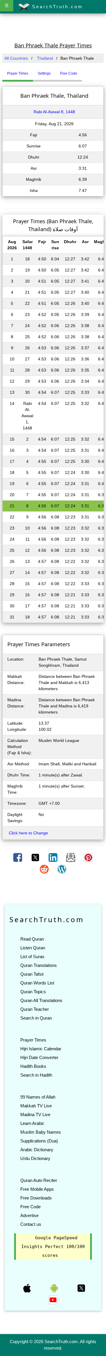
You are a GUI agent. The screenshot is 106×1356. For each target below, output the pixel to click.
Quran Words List (37, 982)
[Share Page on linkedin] (54, 857)
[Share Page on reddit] (45, 869)
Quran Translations (38, 965)
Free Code (30, 1206)
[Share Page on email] (71, 857)
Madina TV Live (35, 1114)
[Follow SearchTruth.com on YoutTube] (53, 1299)
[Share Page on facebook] (18, 857)
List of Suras (32, 956)
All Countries (16, 58)
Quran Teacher (34, 1009)
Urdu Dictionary (35, 1158)
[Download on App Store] (28, 1287)
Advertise (29, 1215)
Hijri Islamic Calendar (40, 1048)
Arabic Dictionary (36, 1149)
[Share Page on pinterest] (88, 857)
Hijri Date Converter (39, 1057)
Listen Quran (32, 947)
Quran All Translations (41, 1000)
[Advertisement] (53, 27)
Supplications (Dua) (39, 1140)
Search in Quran (36, 1017)
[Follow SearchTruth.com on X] (81, 1287)
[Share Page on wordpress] (61, 869)
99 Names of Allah (37, 1096)
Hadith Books (33, 1066)
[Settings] (86, 71)
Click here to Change (28, 833)
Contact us (30, 1224)
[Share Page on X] (36, 857)
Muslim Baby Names (40, 1132)
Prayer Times (33, 1039)
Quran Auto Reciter (38, 1180)
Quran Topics (33, 991)
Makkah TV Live (36, 1105)
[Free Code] (89, 71)
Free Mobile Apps (37, 1189)
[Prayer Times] (83, 71)
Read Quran (32, 938)
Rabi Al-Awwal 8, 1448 (54, 111)
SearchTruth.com (56, 6)
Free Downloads (36, 1197)
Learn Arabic (32, 1123)
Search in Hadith (36, 1075)
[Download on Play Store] (55, 1287)
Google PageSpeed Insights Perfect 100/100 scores (53, 1246)
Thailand (45, 58)
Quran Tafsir (32, 974)
